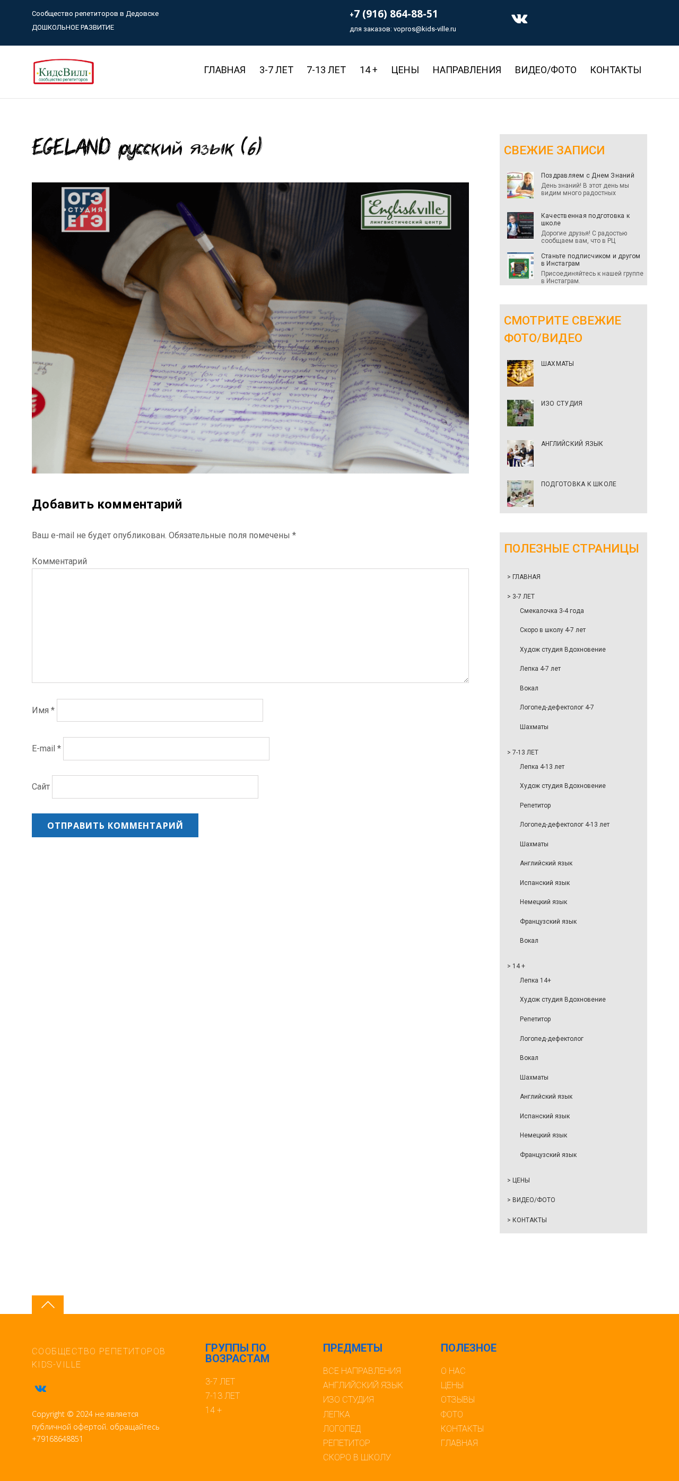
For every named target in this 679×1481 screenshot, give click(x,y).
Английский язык (546, 863)
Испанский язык (545, 883)
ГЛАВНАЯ (225, 69)
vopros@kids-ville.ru (425, 29)
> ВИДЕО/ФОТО (531, 1200)
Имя (43, 710)
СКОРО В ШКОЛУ (357, 1457)
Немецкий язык (543, 902)
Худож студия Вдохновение (563, 649)
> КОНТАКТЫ (527, 1220)
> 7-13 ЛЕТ (522, 752)
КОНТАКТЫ (615, 69)
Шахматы (534, 727)
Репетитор (535, 805)
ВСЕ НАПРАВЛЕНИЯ (362, 1371)
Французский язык (548, 921)
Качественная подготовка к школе (585, 219)
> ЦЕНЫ (518, 1180)
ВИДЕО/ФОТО (546, 69)
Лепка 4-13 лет (542, 766)
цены (405, 69)
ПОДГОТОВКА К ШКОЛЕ (578, 484)
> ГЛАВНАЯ (524, 577)
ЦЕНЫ (452, 1385)
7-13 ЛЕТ (326, 69)
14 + (369, 69)
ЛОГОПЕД (342, 1429)
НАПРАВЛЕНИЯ (467, 69)
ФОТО (452, 1414)
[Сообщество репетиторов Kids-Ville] (63, 81)
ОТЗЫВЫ (458, 1400)
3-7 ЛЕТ (276, 69)
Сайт (41, 787)
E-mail (46, 748)
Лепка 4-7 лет (540, 668)
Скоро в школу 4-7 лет (553, 630)
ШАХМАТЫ (557, 363)
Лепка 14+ (535, 980)
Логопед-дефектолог (552, 1038)
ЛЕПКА (336, 1414)
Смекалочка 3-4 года (552, 611)
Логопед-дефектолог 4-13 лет (565, 824)
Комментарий (59, 561)
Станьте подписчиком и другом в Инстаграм (591, 259)
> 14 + (516, 966)
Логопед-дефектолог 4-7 (557, 707)
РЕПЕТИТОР (346, 1443)
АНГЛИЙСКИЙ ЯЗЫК (572, 444)
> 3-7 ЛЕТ (521, 596)
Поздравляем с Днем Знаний (587, 175)
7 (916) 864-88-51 (396, 13)
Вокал (529, 688)
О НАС (453, 1371)
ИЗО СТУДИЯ (561, 403)
